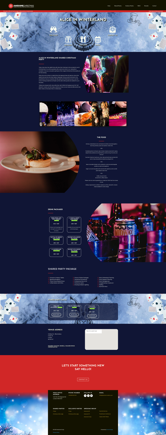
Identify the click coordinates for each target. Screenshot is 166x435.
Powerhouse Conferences (105, 413)
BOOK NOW (56, 314)
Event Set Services (103, 411)
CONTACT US (83, 379)
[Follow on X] (88, 395)
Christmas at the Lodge (58, 414)
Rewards (146, 5)
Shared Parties (118, 5)
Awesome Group (87, 416)
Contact (154, 5)
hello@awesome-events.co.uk (106, 395)
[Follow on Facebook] (85, 395)
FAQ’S (139, 5)
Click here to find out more (156, 11)
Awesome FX (87, 414)
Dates (97, 45)
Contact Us (112, 35)
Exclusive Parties (130, 5)
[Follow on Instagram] (91, 395)
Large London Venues (104, 416)
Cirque (54, 411)
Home (109, 5)
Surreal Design (109, 429)
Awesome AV (87, 411)
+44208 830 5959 (72, 395)
